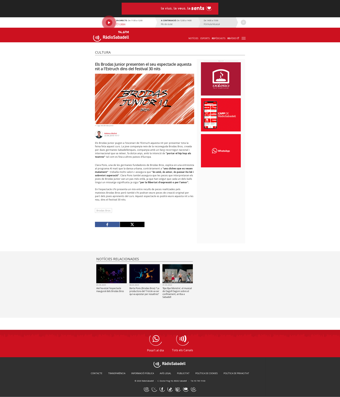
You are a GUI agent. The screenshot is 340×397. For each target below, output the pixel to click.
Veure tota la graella (243, 22)
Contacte (96, 373)
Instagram (146, 389)
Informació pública (142, 373)
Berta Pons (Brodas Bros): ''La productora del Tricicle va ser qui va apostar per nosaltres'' (144, 291)
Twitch (178, 389)
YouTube (186, 389)
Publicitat (183, 373)
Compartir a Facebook (107, 224)
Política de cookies (206, 373)
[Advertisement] (221, 186)
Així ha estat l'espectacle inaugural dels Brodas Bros (110, 290)
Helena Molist (110, 133)
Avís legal (165, 373)
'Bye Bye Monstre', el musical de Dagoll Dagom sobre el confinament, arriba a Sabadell (177, 293)
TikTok (170, 389)
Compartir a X (132, 224)
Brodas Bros (103, 210)
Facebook (162, 389)
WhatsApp (193, 389)
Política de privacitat (236, 373)
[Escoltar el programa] (123, 22)
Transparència (116, 373)
